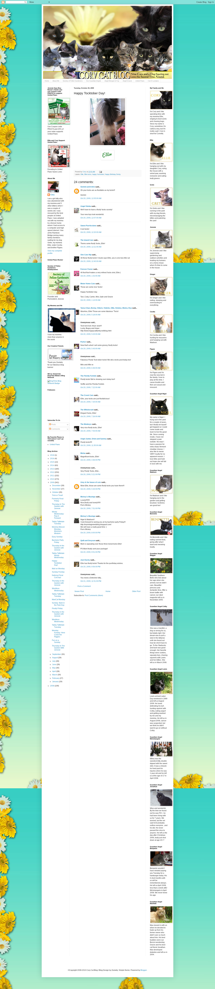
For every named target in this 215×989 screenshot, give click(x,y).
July (54, 661)
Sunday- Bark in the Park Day (58, 604)
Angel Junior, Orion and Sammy (93, 439)
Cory (52, 195)
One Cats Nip (85, 255)
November (56, 489)
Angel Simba (85, 206)
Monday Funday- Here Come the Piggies (58, 633)
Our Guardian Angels (93, 81)
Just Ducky (85, 560)
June (54, 664)
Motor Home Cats (87, 284)
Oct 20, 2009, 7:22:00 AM (90, 387)
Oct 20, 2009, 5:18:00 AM (90, 315)
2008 (52, 686)
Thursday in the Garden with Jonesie (58, 583)
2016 (52, 458)
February (56, 678)
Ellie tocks (87, 174)
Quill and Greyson (87, 541)
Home (47, 81)
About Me (56, 81)
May (54, 668)
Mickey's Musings (87, 497)
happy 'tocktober (98, 174)
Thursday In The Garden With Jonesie (58, 648)
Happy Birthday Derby (113, 174)
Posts (53, 424)
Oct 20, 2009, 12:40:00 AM (90, 261)
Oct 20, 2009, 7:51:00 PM (90, 508)
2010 (52, 479)
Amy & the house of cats (90, 482)
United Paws (139, 81)
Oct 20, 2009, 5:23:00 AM (90, 334)
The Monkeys (86, 424)
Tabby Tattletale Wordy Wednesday (58, 555)
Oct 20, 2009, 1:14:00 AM (90, 300)
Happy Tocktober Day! (57, 563)
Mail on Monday (58, 569)
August (55, 658)
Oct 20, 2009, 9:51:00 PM (90, 552)
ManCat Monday (58, 600)
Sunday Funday (58, 572)
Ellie (82, 174)
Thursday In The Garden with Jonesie (58, 506)
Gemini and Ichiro (87, 187)
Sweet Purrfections (88, 226)
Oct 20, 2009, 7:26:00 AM (90, 416)
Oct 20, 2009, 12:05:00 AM (90, 198)
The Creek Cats (86, 395)
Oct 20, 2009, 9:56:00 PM (90, 567)
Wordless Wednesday (58, 589)
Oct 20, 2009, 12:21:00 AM (90, 247)
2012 (52, 472)
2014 (52, 465)
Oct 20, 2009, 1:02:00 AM (90, 276)
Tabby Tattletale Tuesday (58, 523)
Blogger (144, 970)
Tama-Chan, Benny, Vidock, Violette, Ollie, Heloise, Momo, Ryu (106, 308)
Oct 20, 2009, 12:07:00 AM (90, 218)
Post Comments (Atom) (94, 595)
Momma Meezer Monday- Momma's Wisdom (58, 530)
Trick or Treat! (57, 495)
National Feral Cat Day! (57, 576)
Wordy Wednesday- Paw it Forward (58, 515)
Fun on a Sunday (56, 641)
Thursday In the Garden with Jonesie (58, 548)
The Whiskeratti (86, 410)
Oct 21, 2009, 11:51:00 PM (90, 581)
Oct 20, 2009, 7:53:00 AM (90, 431)
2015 (52, 462)
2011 (52, 476)
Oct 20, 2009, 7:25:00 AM (90, 402)
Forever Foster (86, 269)
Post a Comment (84, 586)
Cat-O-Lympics (153, 81)
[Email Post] (100, 172)
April (54, 671)
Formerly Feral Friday (57, 500)
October (55, 492)
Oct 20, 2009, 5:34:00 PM (90, 489)
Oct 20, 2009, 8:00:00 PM (90, 533)
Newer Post (79, 591)
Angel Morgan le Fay (112, 81)
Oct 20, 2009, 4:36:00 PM (90, 460)
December (56, 486)
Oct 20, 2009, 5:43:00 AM (90, 349)
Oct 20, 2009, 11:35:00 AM (90, 445)
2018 (52, 455)
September (56, 654)
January (55, 682)
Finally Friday (57, 608)
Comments (55, 429)
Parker (83, 342)
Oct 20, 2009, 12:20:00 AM (90, 232)
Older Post (136, 591)
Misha (82, 453)
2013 (52, 469)
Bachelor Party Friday (58, 541)
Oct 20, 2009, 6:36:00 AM (90, 368)
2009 (52, 482)
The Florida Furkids (88, 376)
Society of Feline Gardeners (73, 81)
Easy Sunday (57, 537)
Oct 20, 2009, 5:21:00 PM (90, 474)
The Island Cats (86, 240)
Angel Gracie (127, 81)
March (55, 675)
